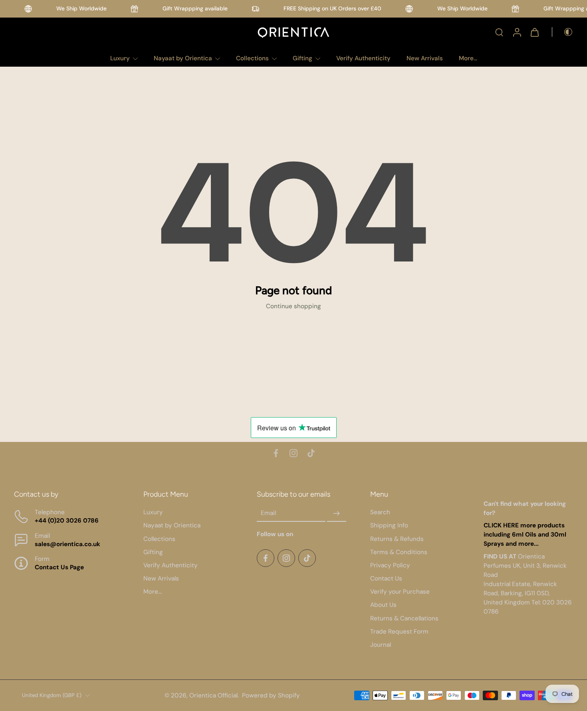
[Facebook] (276, 453)
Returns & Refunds (397, 539)
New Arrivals (425, 58)
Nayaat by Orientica (183, 58)
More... (468, 58)
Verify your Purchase (400, 592)
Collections (252, 58)
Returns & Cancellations (404, 618)
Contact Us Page (59, 567)
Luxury (120, 58)
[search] (499, 32)
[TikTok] (311, 453)
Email (268, 513)
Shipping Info (389, 525)
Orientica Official (213, 695)
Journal (380, 645)
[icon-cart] (534, 32)
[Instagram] (293, 453)
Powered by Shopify (271, 695)
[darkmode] (562, 32)
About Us (383, 605)
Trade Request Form (399, 632)
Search (380, 512)
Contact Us (386, 578)
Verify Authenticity (363, 58)
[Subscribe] (336, 513)
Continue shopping (293, 306)
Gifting (302, 58)
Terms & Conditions (398, 552)
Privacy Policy (390, 565)
